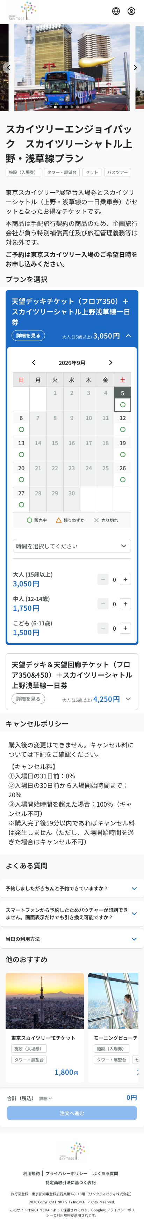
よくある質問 (105, 1173)
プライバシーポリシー (66, 1173)
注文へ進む (72, 1113)
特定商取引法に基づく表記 (70, 1182)
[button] (116, 11)
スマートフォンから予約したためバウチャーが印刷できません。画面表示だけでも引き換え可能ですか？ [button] (67, 913)
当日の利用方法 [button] (23, 938)
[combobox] (72, 546)
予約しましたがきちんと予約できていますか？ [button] (57, 888)
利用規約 (31, 1173)
